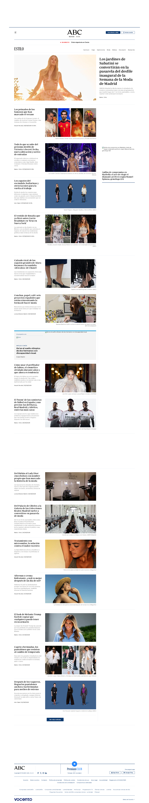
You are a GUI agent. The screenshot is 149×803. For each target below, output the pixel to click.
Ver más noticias (55, 720)
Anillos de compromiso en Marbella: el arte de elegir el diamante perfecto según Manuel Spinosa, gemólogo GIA (117, 175)
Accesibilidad (103, 780)
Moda (108, 50)
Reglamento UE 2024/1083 (117, 780)
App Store (116, 772)
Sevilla (78, 36)
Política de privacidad (55, 780)
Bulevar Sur (131, 50)
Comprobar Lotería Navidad (53, 789)
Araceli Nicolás (18, 125)
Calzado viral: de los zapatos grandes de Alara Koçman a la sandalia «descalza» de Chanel (27, 264)
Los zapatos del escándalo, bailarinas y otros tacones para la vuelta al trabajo (26, 184)
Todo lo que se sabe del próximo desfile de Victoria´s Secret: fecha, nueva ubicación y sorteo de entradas (27, 149)
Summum (86, 50)
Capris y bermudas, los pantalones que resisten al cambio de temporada (27, 649)
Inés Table (17, 203)
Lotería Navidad (67, 789)
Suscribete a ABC (113, 32)
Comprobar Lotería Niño (26, 789)
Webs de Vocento (128, 799)
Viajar (93, 50)
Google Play (129, 772)
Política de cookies (69, 780)
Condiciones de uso (83, 780)
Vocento (25, 780)
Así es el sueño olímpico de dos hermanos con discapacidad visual (28, 350)
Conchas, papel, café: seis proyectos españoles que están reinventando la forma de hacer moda (27, 299)
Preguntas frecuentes (56, 792)
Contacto (44, 780)
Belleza (114, 50)
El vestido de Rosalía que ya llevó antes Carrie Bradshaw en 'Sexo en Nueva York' (27, 219)
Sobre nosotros (34, 780)
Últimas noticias (99, 789)
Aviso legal (94, 780)
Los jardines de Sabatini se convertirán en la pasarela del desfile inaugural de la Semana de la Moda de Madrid (116, 71)
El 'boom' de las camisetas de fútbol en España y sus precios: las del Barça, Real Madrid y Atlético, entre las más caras (27, 404)
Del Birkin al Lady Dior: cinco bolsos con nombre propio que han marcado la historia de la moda (27, 477)
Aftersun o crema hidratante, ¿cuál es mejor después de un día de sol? (28, 578)
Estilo (19, 48)
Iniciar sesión (129, 32)
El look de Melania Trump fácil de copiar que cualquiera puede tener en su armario (27, 618)
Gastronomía (101, 50)
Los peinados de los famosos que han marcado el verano (24, 112)
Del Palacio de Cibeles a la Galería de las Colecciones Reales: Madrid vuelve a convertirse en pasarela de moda (28, 510)
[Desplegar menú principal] (15, 32)
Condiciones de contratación (66, 782)
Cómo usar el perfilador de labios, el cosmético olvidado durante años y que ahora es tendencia (27, 369)
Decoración (122, 50)
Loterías (108, 789)
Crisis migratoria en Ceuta (80, 42)
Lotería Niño (39, 789)
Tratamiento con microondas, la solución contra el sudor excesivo (27, 543)
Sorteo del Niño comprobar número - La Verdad (79, 792)
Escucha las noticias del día (121, 789)
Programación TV (88, 789)
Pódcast (97, 792)
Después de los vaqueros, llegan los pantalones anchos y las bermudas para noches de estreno (27, 685)
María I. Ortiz (103, 97)
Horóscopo (77, 789)
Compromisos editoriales (84, 782)
